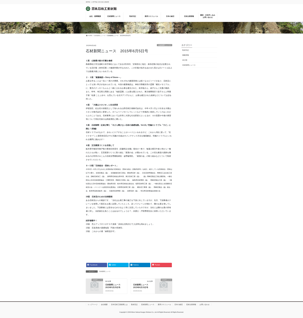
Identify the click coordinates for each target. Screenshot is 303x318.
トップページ (93, 304)
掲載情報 (185, 55)
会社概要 (104, 304)
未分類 (184, 60)
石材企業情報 (191, 304)
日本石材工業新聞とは (119, 304)
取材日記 (185, 50)
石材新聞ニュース (164, 45)
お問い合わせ (204, 304)
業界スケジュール (164, 304)
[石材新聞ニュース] (94, 284)
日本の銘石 (178, 304)
